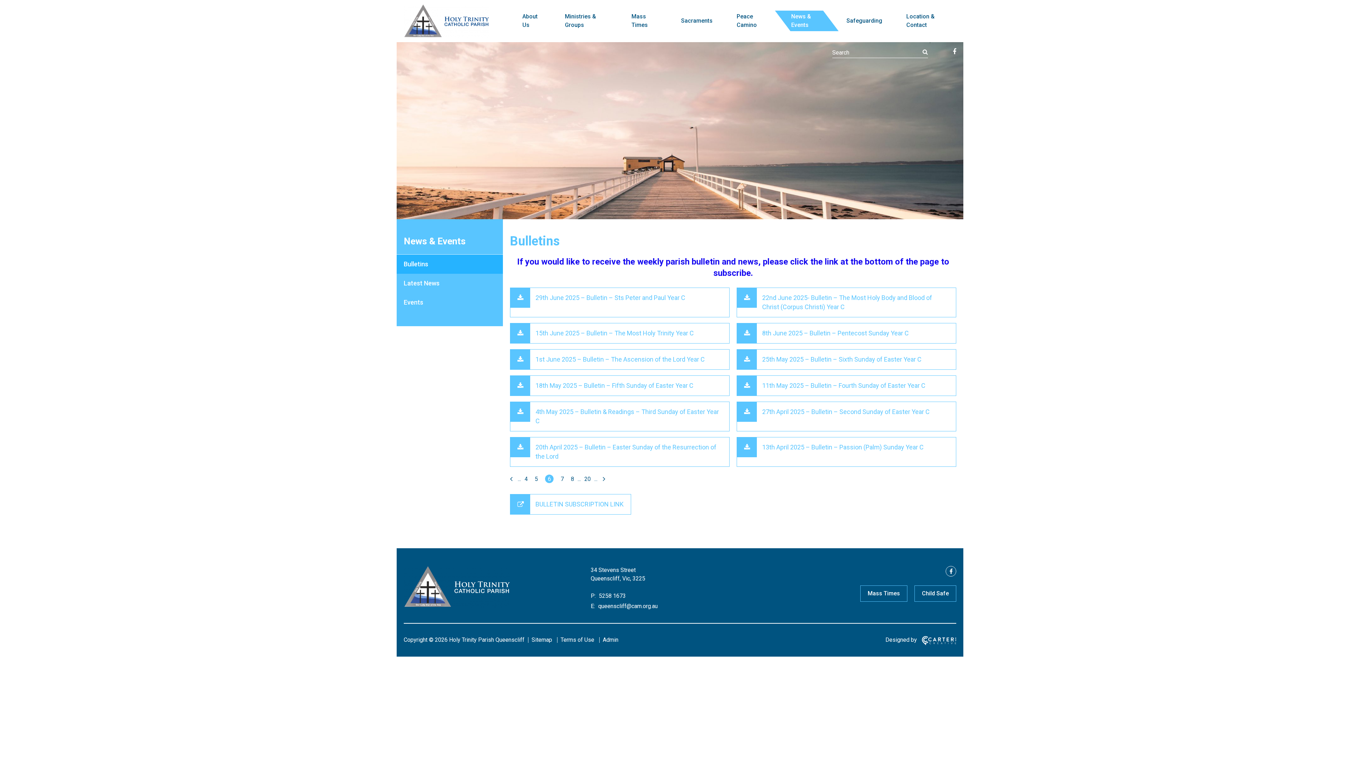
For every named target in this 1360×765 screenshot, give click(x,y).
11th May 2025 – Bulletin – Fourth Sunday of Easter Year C (843, 385)
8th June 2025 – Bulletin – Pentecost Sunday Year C (835, 333)
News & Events (801, 20)
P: (593, 596)
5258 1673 (611, 596)
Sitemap (542, 639)
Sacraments (697, 20)
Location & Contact (920, 20)
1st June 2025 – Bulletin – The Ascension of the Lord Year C (620, 359)
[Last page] (603, 479)
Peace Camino (747, 20)
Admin (610, 639)
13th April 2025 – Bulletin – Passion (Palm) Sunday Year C (843, 447)
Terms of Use (577, 639)
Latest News (422, 283)
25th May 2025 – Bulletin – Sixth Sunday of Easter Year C (842, 359)
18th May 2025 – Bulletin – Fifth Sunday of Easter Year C (614, 385)
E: (593, 606)
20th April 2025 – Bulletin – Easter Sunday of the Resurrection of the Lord (626, 451)
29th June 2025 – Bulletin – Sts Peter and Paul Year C (610, 297)
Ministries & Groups (580, 20)
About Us (530, 20)
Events (413, 302)
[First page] (512, 479)
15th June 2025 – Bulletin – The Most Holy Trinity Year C (615, 333)
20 (587, 479)
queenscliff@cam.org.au (627, 606)
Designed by (901, 639)
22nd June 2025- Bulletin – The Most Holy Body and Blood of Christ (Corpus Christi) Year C (847, 302)
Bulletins (416, 264)
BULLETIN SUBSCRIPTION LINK (580, 504)
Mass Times (639, 20)
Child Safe (935, 593)
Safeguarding (864, 20)
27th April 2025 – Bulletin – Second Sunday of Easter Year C (846, 411)
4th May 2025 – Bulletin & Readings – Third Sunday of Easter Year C (627, 416)
